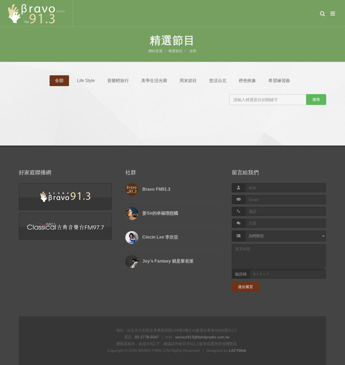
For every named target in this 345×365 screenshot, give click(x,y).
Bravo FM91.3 (156, 189)
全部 (192, 51)
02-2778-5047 (147, 337)
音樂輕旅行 (118, 80)
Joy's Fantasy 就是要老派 (168, 261)
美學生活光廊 (154, 80)
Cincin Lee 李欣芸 (160, 237)
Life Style (86, 80)
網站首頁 (156, 51)
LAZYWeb (237, 350)
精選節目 (175, 51)
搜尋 (316, 99)
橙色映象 (247, 80)
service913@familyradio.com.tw (202, 337)
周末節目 (188, 80)
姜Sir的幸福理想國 (160, 213)
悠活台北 (217, 80)
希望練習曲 (279, 80)
